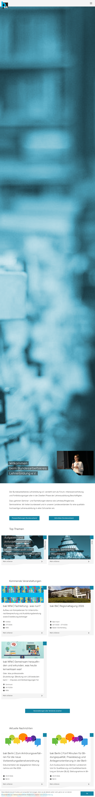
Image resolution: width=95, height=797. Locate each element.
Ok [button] (87, 793)
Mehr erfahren (8, 561)
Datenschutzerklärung (46, 795)
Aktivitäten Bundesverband (64, 518)
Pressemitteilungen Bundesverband (24, 518)
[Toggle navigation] (91, 3)
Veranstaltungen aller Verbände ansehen (47, 711)
